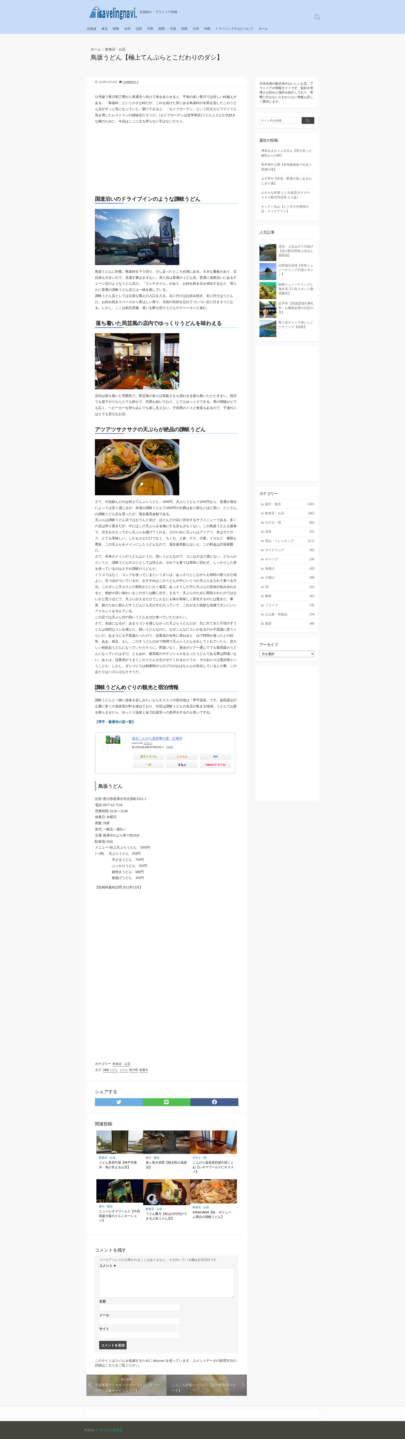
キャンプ (289, 559)
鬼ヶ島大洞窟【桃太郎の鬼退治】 (166, 1164)
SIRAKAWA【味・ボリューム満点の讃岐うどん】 (212, 1214)
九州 (196, 28)
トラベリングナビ (109, 1430)
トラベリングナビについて (234, 28)
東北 (104, 28)
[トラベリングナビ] (113, 11)
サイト (104, 1329)
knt (215, 756)
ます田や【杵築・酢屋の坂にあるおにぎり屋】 (286, 180)
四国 (184, 28)
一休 (148, 764)
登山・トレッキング (289, 541)
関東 (116, 28)
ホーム (263, 28)
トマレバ (148, 743)
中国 (173, 28)
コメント (107, 1265)
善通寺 (143, 1070)
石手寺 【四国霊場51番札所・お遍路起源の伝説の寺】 (296, 307)
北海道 (91, 28)
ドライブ (289, 605)
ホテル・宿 (199, 1157)
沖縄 (207, 28)
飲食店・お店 (115, 49)
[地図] (169, 747)
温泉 (289, 531)
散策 (289, 596)
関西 (161, 28)
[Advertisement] (166, 157)
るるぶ (182, 764)
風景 (289, 623)
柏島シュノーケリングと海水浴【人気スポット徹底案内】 (295, 288)
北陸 (139, 28)
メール (104, 1315)
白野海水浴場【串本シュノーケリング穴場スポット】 (295, 269)
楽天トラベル (148, 756)
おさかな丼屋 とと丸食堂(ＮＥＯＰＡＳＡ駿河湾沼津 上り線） (285, 195)
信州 (127, 28)
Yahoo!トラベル (215, 764)
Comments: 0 (130, 82)
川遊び (289, 577)
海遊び (289, 568)
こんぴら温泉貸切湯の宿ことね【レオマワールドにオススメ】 (213, 1166)
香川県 (133, 1070)
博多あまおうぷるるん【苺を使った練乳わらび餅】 (286, 153)
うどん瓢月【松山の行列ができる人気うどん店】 (166, 1216)
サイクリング (289, 550)
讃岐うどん (110, 1070)
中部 (150, 28)
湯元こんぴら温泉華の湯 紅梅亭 (157, 738)
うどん (123, 1070)
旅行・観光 (152, 1157)
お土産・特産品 (289, 614)
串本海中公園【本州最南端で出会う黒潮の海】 (286, 166)
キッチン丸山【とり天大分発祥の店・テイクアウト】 (285, 208)
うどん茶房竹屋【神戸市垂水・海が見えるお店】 (118, 1164)
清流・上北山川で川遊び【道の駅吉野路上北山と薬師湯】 (295, 250)
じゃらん (182, 756)
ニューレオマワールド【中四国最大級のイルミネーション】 (119, 1215)
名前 (102, 1301)
